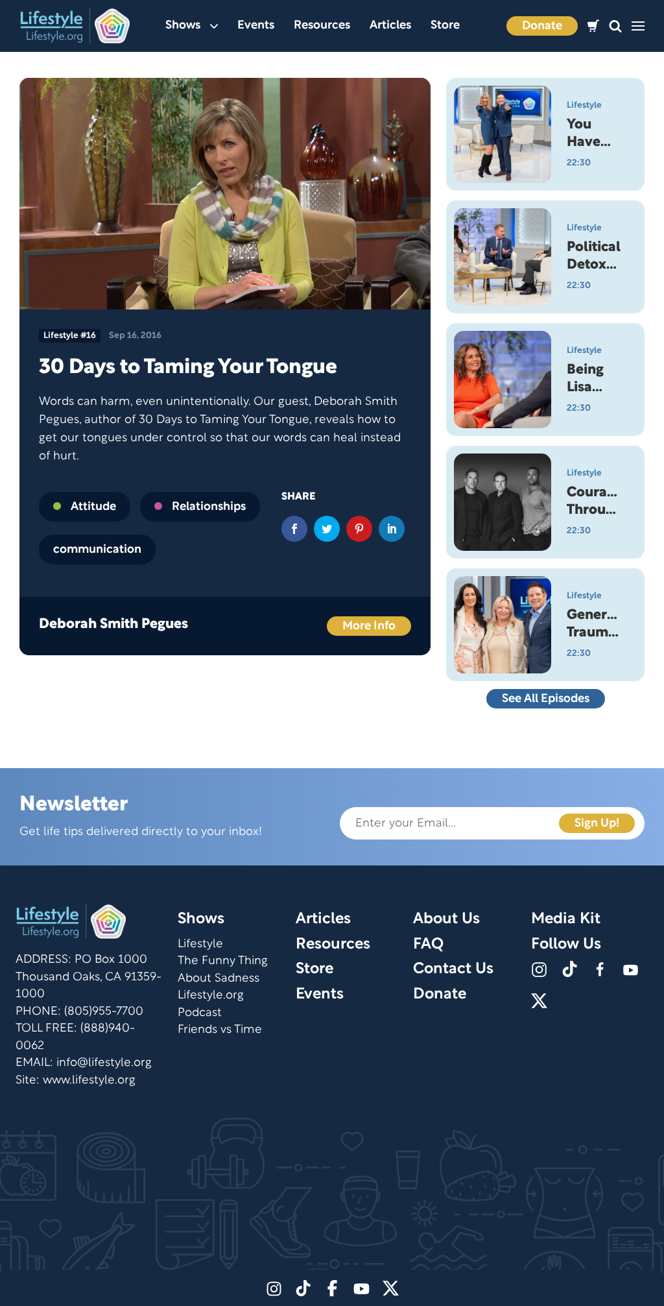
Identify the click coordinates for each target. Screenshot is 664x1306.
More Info (369, 626)
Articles (390, 25)
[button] (615, 26)
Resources (322, 25)
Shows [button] (182, 25)
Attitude (93, 507)
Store (445, 25)
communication (97, 549)
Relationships (209, 507)
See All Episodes (545, 699)
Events (255, 25)
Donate (542, 26)
